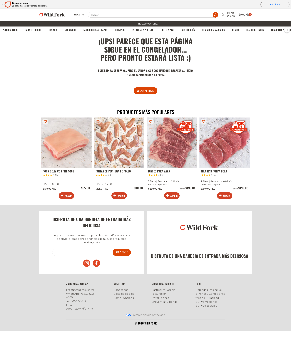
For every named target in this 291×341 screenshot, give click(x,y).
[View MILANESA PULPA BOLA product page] (224, 159)
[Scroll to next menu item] (286, 30)
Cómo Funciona (124, 297)
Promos (53, 30)
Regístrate (122, 252)
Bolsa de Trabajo (124, 293)
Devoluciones (160, 297)
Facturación (159, 293)
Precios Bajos (10, 30)
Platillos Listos (255, 30)
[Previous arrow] (43, 142)
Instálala (275, 4)
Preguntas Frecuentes (80, 289)
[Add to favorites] (45, 121)
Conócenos (121, 289)
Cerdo (235, 30)
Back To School (33, 30)
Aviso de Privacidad (207, 297)
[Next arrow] (248, 142)
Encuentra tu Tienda (164, 301)
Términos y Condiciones (210, 293)
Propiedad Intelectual (208, 289)
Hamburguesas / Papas (95, 30)
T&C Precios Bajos (206, 305)
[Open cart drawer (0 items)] (249, 15)
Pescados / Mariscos (213, 30)
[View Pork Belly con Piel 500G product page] (66, 159)
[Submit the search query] (215, 15)
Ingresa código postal (147, 23)
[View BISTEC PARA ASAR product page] (172, 159)
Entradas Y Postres (143, 30)
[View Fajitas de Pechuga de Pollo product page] (119, 159)
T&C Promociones (206, 301)
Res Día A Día (188, 30)
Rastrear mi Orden (163, 289)
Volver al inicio (145, 91)
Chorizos (120, 30)
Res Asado (70, 30)
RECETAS (79, 14)
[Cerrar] (2, 4)
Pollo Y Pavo (167, 30)
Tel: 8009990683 (76, 301)
